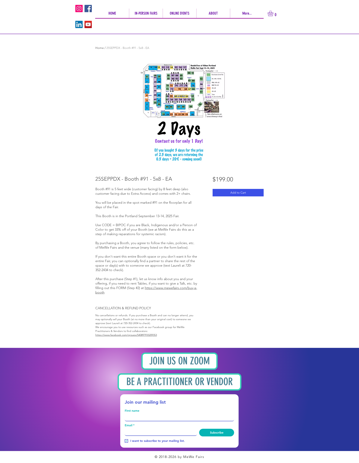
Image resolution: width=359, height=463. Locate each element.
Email (129, 425)
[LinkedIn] (79, 24)
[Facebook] (88, 8)
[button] (213, 13)
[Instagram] (79, 8)
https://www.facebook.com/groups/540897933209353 (126, 335)
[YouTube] (88, 24)
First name (132, 410)
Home (99, 48)
